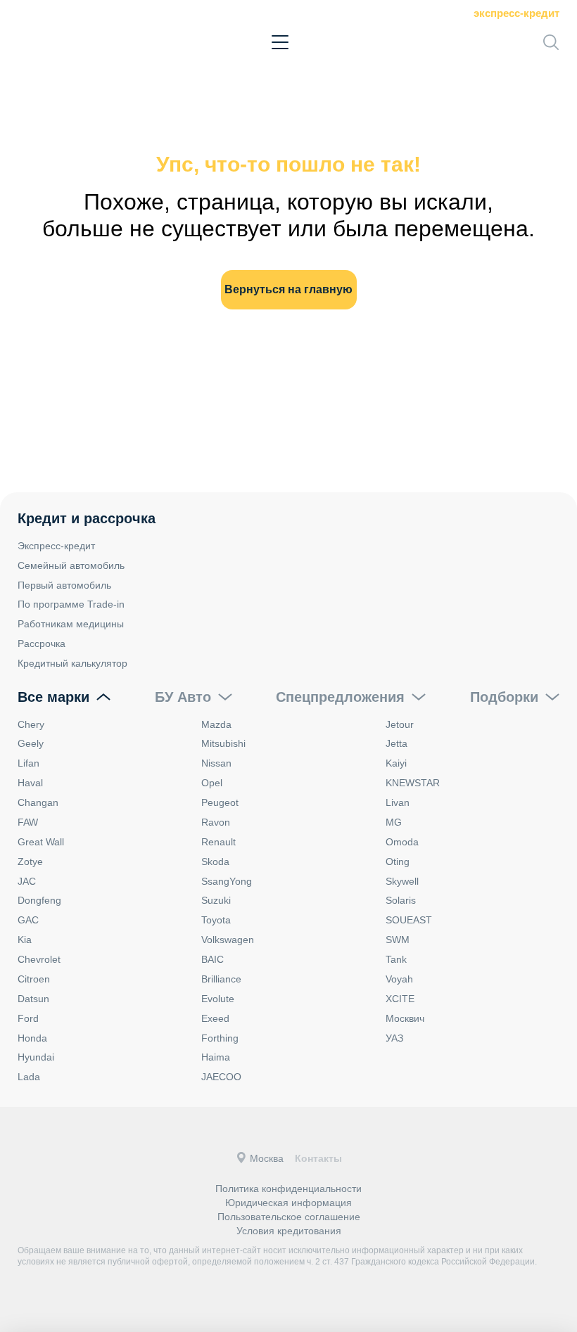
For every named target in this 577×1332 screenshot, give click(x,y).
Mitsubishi (223, 743)
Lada (29, 1076)
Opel (211, 782)
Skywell (402, 881)
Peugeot (220, 802)
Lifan (28, 763)
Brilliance (221, 979)
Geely (31, 743)
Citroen (34, 979)
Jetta (396, 743)
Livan (398, 802)
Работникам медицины (71, 623)
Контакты (318, 1158)
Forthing (220, 1038)
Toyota (216, 920)
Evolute (217, 998)
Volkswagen (227, 939)
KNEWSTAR (413, 782)
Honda (32, 1038)
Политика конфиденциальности (288, 1188)
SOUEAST (409, 920)
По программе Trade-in (71, 604)
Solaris (401, 900)
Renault (218, 841)
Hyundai (36, 1057)
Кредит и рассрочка (87, 518)
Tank (396, 959)
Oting (398, 861)
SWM (398, 939)
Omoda (402, 841)
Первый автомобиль (64, 585)
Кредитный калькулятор (72, 663)
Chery (31, 724)
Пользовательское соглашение (288, 1216)
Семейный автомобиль (71, 565)
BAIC (212, 959)
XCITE (400, 998)
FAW (28, 822)
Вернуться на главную (288, 289)
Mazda (216, 724)
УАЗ (394, 1038)
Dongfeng (39, 900)
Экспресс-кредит (516, 13)
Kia (25, 939)
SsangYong (226, 881)
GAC (28, 920)
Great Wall (41, 841)
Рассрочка (41, 643)
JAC (27, 881)
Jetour (400, 724)
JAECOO (221, 1076)
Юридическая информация (288, 1202)
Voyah (399, 979)
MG (394, 822)
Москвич (405, 1018)
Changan (38, 802)
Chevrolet (39, 959)
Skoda (215, 861)
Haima (215, 1057)
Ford (28, 1018)
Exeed (215, 1018)
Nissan (216, 763)
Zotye (30, 861)
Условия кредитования (288, 1230)
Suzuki (216, 900)
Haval (30, 782)
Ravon (215, 822)
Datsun (33, 998)
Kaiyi (396, 763)
